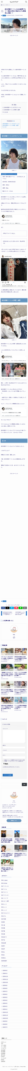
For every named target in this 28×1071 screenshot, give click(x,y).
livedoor (3, 1056)
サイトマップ (10, 1066)
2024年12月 (5, 1012)
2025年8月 (5, 988)
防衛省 (2, 1059)
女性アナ (5, 937)
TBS (2, 1043)
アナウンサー (6, 895)
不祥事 (4, 919)
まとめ (6, 112)
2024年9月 (5, 1021)
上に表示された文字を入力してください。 (11, 766)
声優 (4, 931)
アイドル (5, 889)
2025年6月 (5, 994)
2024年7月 (5, 1027)
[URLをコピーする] (25, 608)
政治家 (4, 943)
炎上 (4, 952)
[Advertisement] (14, 50)
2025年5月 (5, 997)
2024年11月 (5, 1015)
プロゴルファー (6, 913)
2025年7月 (5, 991)
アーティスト (6, 886)
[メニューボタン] (2, 2)
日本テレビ (3, 1042)
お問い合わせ (16, 1066)
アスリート (5, 892)
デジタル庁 (3, 1058)
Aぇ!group (5, 880)
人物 (4, 925)
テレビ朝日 (3, 1045)
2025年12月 (5, 976)
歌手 (4, 949)
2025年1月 (5, 1009)
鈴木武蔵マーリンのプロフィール (13, 107)
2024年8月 (5, 1024)
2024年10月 (5, 1018)
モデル (4, 15)
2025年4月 (5, 1000)
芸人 (4, 954)
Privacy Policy (23, 1066)
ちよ (14, 634)
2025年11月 (5, 979)
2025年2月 (5, 1006)
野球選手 (5, 960)
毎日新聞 (3, 1051)
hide (13, 121)
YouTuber (5, 883)
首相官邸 (3, 1061)
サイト (4, 755)
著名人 (4, 958)
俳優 (4, 928)
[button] (3, 608)
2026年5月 (5, 970)
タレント (5, 904)
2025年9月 (5, 985)
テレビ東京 (3, 1047)
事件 (4, 922)
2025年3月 (5, 1003)
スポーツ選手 (6, 901)
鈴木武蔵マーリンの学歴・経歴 (12, 109)
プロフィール (4, 1066)
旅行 (4, 946)
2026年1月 (5, 973)
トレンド (5, 910)
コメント (5, 728)
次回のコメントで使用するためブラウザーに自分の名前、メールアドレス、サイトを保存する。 (14, 760)
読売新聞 (3, 1053)
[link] (14, 637)
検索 (24, 784)
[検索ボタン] (26, 2)
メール (5, 750)
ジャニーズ (5, 898)
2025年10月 (5, 982)
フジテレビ (3, 1048)
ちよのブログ (14, 2)
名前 (4, 745)
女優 (4, 934)
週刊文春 (3, 1055)
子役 (4, 940)
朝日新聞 (3, 1050)
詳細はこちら (14, 820)
